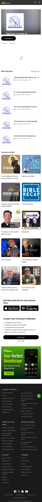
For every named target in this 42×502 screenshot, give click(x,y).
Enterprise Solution (8, 398)
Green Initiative (25, 469)
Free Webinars (6, 464)
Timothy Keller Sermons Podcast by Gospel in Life (10, 289)
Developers (5, 482)
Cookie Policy (20, 495)
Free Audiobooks (7, 446)
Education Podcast (27, 416)
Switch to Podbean (8, 441)
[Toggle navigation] (39, 2)
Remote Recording (7, 409)
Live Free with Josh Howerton (28, 289)
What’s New (5, 461)
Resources (5, 480)
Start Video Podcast (27, 396)
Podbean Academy (8, 469)
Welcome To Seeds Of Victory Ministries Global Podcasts (18, 33)
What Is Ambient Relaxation (29, 449)
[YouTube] (26, 491)
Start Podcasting (26, 393)
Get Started (21, 337)
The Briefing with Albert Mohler (30, 261)
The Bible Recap (27, 204)
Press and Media (26, 466)
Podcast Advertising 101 (28, 446)
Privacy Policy (8, 495)
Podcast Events (7, 466)
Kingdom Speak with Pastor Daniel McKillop (10, 205)
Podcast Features (7, 392)
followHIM (25, 232)
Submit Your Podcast (8, 438)
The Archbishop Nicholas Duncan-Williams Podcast (9, 177)
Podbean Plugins (7, 443)
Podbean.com (27, 501)
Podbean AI (5, 412)
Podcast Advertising (8, 427)
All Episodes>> (36, 71)
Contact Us (24, 475)
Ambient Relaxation (8, 449)
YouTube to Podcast (27, 414)
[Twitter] (19, 491)
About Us (24, 458)
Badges (4, 477)
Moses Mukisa (6, 260)
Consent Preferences (19, 498)
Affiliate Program (26, 472)
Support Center (7, 458)
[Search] (35, 2)
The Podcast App (7, 404)
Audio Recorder (7, 407)
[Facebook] (15, 491)
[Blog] (22, 491)
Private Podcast (7, 401)
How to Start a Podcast (28, 425)
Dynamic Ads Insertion (9, 430)
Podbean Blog (25, 461)
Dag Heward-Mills (28, 176)
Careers (23, 464)
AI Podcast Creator (27, 408)
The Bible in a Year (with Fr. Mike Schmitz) (10, 233)
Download (8, 38)
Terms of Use (31, 495)
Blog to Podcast (26, 411)
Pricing (4, 395)
